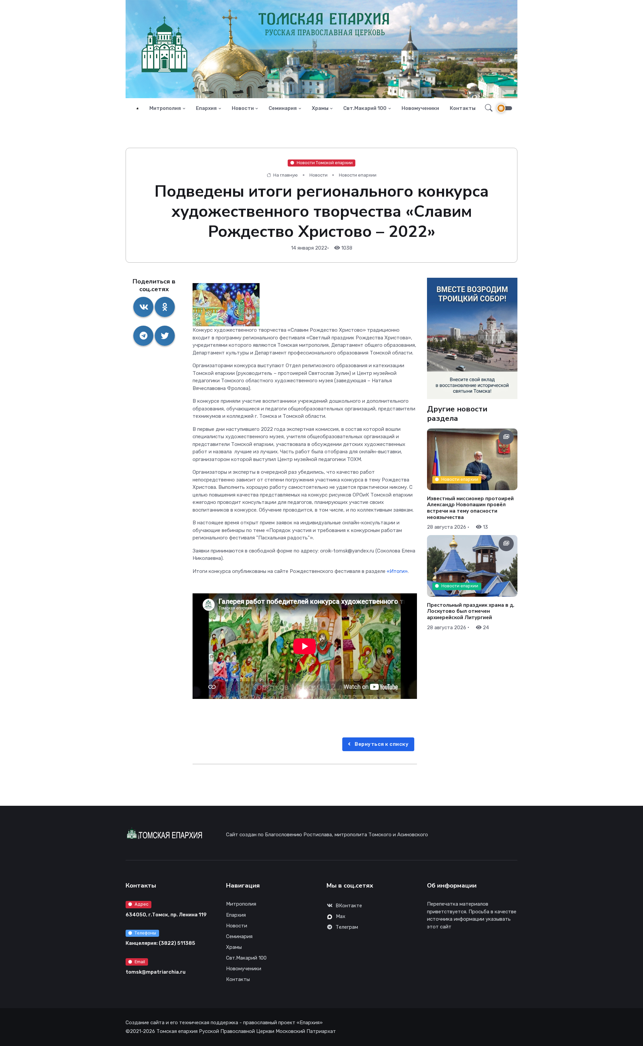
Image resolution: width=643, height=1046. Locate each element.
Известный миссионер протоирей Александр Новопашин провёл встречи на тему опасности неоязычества (470, 507)
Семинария (283, 108)
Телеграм (347, 927)
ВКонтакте (349, 906)
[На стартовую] (137, 108)
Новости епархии (357, 175)
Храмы (320, 108)
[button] (487, 108)
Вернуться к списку (381, 744)
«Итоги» (397, 571)
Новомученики (420, 108)
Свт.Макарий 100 (364, 108)
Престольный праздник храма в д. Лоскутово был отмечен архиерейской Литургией (470, 611)
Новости (243, 108)
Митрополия (165, 108)
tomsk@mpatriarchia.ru (156, 972)
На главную (285, 175)
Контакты (463, 108)
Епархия (206, 108)
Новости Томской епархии (325, 162)
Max (340, 916)
